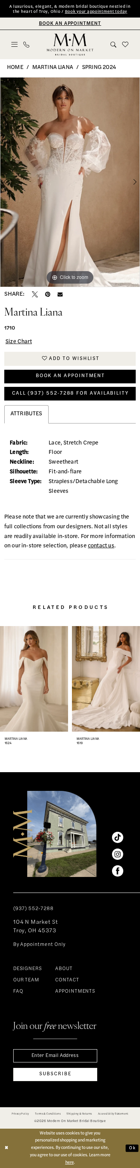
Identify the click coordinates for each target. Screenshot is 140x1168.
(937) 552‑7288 (33, 909)
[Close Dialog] (7, 1148)
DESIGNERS (27, 969)
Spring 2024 (99, 68)
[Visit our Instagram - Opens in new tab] (117, 854)
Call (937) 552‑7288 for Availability (70, 393)
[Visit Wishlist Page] (125, 44)
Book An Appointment (70, 376)
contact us (101, 546)
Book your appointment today (96, 12)
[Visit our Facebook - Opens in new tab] (117, 871)
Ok (132, 1148)
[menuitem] (15, 44)
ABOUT (64, 969)
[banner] (70, 45)
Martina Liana (52, 68)
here (69, 1163)
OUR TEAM (26, 980)
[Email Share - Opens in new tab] (60, 294)
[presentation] (34, 679)
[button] (15, 44)
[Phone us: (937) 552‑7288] (26, 44)
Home (15, 68)
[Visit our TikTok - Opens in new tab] (117, 837)
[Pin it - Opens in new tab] (47, 294)
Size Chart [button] (18, 342)
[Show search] (113, 44)
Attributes (26, 414)
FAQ (18, 991)
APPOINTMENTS (75, 991)
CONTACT (67, 980)
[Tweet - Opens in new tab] (35, 294)
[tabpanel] (70, 182)
